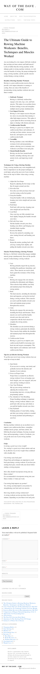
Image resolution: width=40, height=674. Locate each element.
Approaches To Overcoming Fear (13, 613)
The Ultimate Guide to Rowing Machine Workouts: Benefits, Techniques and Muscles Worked (19, 604)
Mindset (6, 630)
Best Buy (8, 636)
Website (5, 573)
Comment (6, 539)
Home (6, 16)
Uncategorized (29, 502)
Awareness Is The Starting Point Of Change (17, 619)
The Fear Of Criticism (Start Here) (14, 617)
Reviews (6, 634)
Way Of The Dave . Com (20, 7)
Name (4, 561)
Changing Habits (8, 627)
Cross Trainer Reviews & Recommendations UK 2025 (11, 516)
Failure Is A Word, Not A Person (13, 621)
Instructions (10, 20)
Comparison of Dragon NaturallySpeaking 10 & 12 (19, 612)
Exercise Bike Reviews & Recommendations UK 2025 (20, 610)
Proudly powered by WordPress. (28, 668)
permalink (19, 503)
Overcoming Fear (8, 632)
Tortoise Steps (29, 20)
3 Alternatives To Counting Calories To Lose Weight (20, 608)
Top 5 (19, 20)
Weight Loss (7, 643)
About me (13, 16)
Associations (7, 615)
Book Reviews (9, 637)
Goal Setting (7, 629)
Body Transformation (27, 16)
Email (4, 567)
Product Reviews (10, 639)
